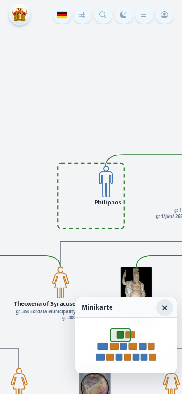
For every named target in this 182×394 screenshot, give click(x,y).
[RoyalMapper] (19, 14)
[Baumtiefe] (82, 15)
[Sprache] (62, 15)
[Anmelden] (165, 15)
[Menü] (144, 15)
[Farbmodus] (124, 15)
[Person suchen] (103, 15)
